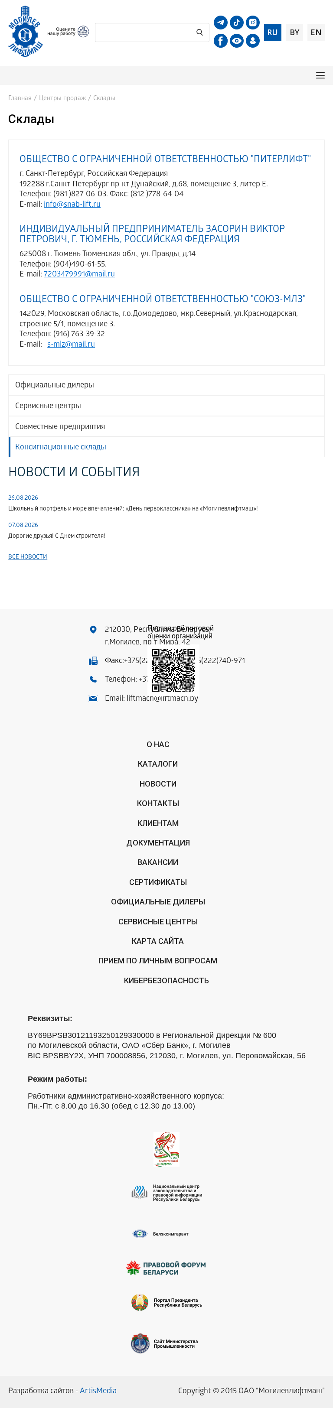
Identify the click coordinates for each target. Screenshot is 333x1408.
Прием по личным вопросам (157, 960)
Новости (158, 783)
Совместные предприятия (60, 427)
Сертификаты (158, 882)
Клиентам (158, 823)
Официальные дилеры (54, 385)
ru (272, 32)
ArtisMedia (98, 1391)
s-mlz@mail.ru (71, 345)
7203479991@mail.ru (79, 275)
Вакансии (157, 862)
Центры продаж (62, 99)
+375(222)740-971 (215, 661)
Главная (20, 99)
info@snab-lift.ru (72, 205)
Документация (158, 842)
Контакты (158, 803)
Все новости (27, 557)
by (294, 32)
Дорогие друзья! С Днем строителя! (56, 536)
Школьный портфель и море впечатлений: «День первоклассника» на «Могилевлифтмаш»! (133, 509)
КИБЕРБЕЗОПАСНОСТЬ (166, 980)
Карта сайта (158, 941)
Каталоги (158, 763)
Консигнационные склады (60, 447)
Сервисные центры (48, 406)
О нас (158, 744)
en (316, 32)
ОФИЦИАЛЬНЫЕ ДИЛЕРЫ (158, 901)
